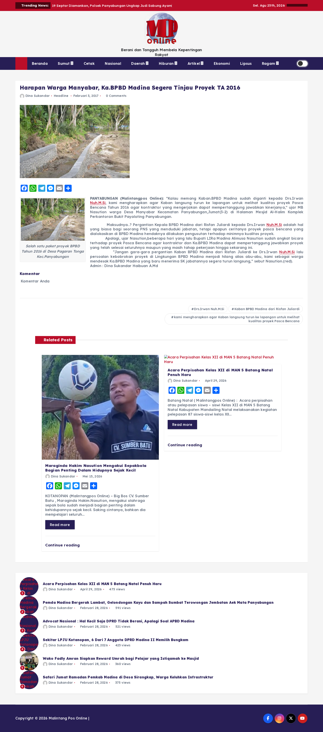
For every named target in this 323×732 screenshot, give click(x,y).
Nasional (113, 63)
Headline (61, 96)
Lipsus (246, 63)
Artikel (194, 63)
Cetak (89, 63)
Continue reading (63, 545)
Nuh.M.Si (97, 203)
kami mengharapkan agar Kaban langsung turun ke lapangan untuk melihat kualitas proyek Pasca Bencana (236, 319)
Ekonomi (222, 63)
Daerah (138, 63)
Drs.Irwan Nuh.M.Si (209, 309)
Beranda (40, 63)
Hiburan (166, 63)
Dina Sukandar (37, 96)
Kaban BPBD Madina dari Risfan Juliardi (266, 309)
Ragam (268, 63)
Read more (60, 524)
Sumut (64, 63)
